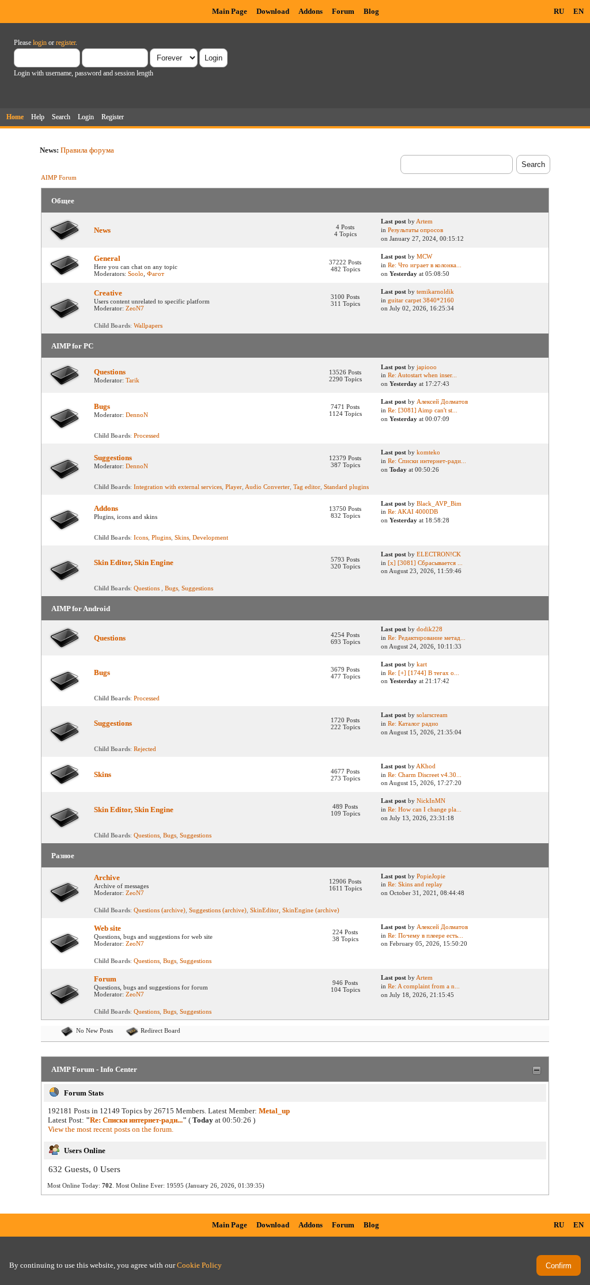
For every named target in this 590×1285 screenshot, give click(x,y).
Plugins (161, 537)
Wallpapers (148, 325)
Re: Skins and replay (415, 884)
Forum (343, 11)
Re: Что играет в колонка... (425, 264)
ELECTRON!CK (439, 554)
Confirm (559, 1265)
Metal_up (274, 1110)
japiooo (427, 366)
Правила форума (87, 150)
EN (578, 11)
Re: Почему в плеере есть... (425, 935)
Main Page (229, 11)
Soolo (135, 273)
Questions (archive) (160, 910)
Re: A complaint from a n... (424, 986)
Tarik (132, 380)
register (65, 43)
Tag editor (306, 486)
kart (422, 664)
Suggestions (113, 457)
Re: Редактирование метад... (427, 637)
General (107, 258)
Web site (107, 928)
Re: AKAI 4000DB (413, 511)
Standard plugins (346, 486)
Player (233, 486)
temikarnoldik (435, 291)
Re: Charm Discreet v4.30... (425, 774)
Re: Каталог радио (413, 723)
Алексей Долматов (442, 401)
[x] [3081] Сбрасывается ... (425, 562)
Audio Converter (267, 486)
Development (210, 537)
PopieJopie (431, 876)
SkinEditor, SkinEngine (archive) (294, 910)
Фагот (155, 273)
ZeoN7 (135, 308)
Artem (424, 221)
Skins (182, 537)
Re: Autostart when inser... (422, 375)
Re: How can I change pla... (425, 809)
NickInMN (431, 800)
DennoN (137, 414)
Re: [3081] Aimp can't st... (422, 410)
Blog (371, 11)
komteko (428, 452)
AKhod (426, 766)
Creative (108, 293)
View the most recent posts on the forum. (110, 1129)
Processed (147, 435)
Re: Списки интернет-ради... (427, 460)
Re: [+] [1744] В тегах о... (423, 672)
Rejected (145, 748)
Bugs (102, 406)
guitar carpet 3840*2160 (421, 300)
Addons (310, 11)
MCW (424, 256)
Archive (107, 877)
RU (559, 11)
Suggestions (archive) (218, 910)
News (102, 230)
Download (272, 11)
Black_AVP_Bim (439, 503)
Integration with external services (178, 486)
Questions (110, 371)
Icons (141, 537)
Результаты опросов (415, 229)
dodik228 (429, 629)
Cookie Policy (199, 1265)
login (40, 43)
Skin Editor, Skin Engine (133, 562)
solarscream (432, 714)
